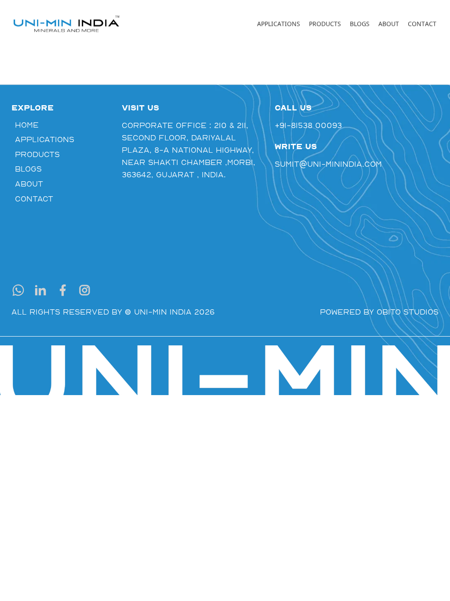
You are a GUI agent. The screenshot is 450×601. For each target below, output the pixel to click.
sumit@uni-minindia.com (320, 164)
